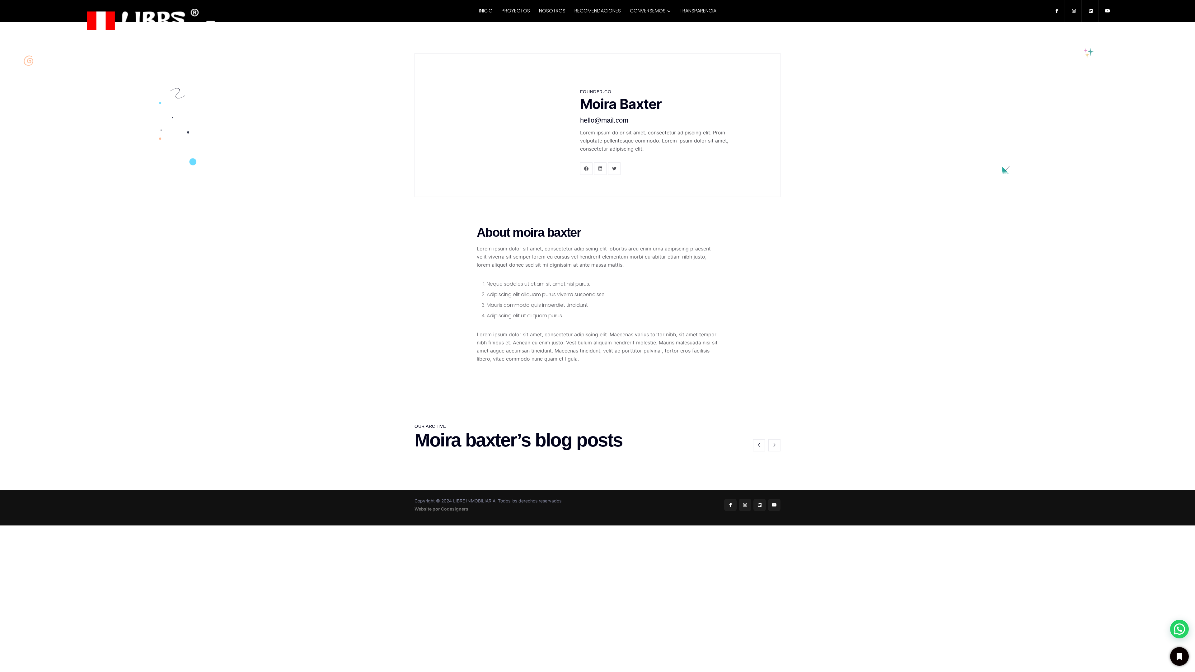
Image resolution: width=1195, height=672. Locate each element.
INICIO (486, 10)
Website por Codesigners (441, 508)
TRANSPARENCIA (698, 10)
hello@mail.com (604, 120)
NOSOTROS (552, 10)
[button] (1179, 629)
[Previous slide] (759, 445)
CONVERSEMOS (648, 10)
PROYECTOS (516, 10)
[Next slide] (774, 445)
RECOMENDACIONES (597, 10)
